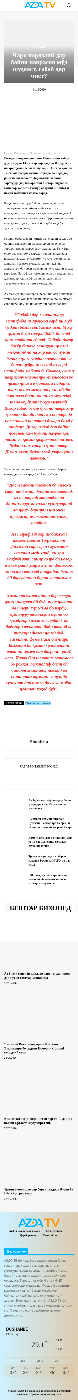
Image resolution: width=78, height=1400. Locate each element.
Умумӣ (39, 47)
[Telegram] (18, 777)
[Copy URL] (8, 777)
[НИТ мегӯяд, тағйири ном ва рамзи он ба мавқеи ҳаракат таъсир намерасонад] (14, 879)
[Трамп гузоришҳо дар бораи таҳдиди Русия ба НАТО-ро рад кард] (14, 860)
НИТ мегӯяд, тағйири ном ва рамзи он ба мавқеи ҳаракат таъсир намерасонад (47, 879)
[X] (46, 777)
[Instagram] (17, 1322)
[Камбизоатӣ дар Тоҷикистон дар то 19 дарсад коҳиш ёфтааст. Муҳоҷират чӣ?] (14, 842)
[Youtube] (64, 1322)
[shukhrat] (39, 725)
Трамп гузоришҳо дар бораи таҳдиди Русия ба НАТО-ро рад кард (49, 860)
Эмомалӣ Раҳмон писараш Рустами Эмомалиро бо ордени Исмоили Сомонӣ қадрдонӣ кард (50, 823)
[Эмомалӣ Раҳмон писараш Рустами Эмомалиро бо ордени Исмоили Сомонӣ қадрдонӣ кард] (14, 823)
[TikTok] (36, 1322)
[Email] (66, 777)
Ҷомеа (46, 703)
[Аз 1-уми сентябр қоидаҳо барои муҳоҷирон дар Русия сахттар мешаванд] (14, 804)
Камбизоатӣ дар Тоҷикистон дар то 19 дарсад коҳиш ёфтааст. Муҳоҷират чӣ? (50, 841)
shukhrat (39, 741)
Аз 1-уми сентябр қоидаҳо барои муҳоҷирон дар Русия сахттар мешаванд (50, 804)
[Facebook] (27, 777)
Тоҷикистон (32, 703)
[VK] (56, 777)
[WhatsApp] (37, 777)
